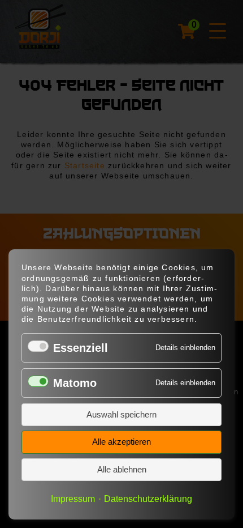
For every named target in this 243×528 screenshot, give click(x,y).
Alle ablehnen (121, 469)
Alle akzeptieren (121, 441)
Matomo (75, 383)
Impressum (73, 498)
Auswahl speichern (121, 414)
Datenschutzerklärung (148, 498)
